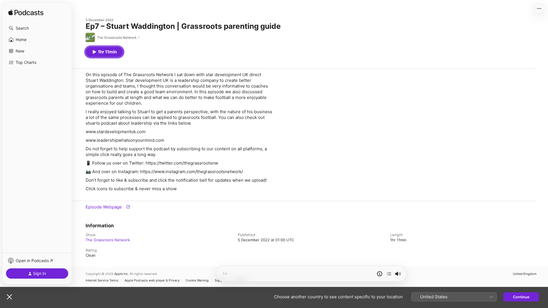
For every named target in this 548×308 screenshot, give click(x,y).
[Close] (9, 296)
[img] (25, 13)
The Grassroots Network (108, 240)
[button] (37, 28)
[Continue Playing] (389, 274)
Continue (521, 297)
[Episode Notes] (379, 274)
